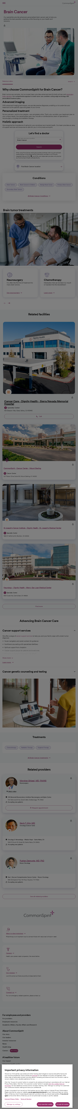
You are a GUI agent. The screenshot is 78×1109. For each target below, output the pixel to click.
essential (34, 1075)
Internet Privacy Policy (12, 1099)
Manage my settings (13, 1104)
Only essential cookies (45, 1104)
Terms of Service (26, 1099)
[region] (37, 1086)
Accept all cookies (62, 1104)
